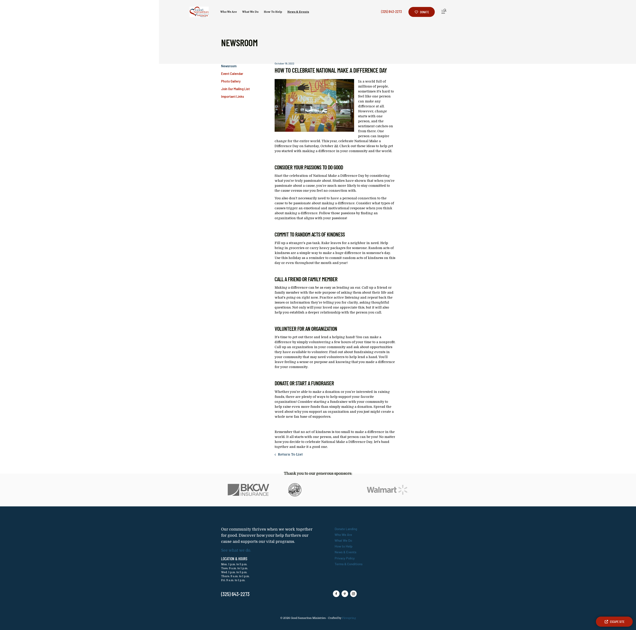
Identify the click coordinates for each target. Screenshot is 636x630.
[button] (443, 12)
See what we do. (236, 550)
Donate (424, 12)
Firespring (349, 618)
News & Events (298, 11)
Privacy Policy (345, 558)
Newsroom (229, 66)
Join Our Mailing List (235, 89)
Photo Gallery (231, 81)
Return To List (290, 454)
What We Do (250, 11)
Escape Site (616, 622)
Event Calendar (232, 74)
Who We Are (228, 11)
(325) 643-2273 (391, 11)
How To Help (273, 11)
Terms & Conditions (349, 564)
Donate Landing (346, 529)
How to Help (343, 546)
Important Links (232, 96)
